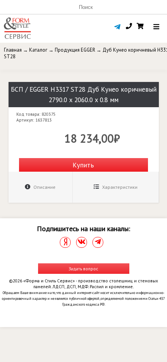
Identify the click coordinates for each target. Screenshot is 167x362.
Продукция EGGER (75, 50)
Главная (13, 50)
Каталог (38, 50)
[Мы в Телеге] (97, 242)
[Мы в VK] (81, 242)
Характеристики (119, 187)
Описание (44, 187)
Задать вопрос (83, 269)
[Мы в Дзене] (65, 242)
